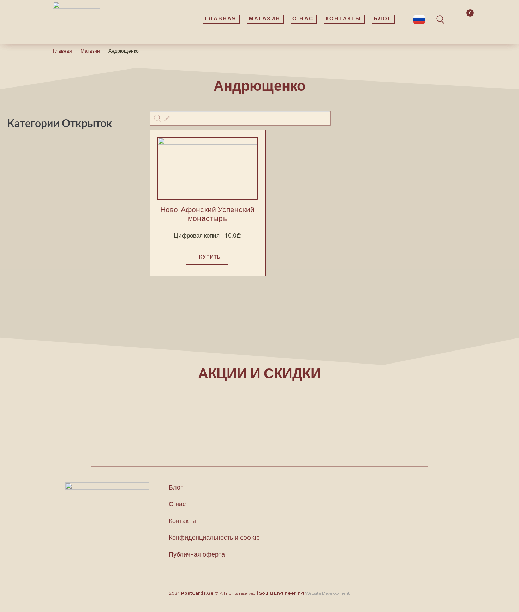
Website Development (327, 593)
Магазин (90, 50)
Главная (62, 50)
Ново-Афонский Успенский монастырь (207, 213)
